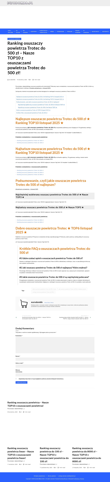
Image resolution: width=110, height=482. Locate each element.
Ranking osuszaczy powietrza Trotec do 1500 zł (30, 142)
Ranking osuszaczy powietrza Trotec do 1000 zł (30, 140)
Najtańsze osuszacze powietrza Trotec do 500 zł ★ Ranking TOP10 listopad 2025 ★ (40, 99)
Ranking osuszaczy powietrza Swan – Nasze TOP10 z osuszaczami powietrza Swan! (20, 453)
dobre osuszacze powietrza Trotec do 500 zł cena (44, 289)
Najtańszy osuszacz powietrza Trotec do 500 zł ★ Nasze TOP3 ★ (37, 107)
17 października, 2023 (46, 467)
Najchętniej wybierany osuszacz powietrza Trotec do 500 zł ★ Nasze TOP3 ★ (41, 104)
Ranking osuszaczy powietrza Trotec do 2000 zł (30, 170)
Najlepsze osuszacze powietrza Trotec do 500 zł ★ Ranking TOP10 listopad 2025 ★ (40, 96)
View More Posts (49, 302)
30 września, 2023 (12, 412)
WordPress (64, 478)
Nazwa (18, 356)
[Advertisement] (55, 17)
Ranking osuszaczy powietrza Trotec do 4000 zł (30, 220)
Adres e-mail (19, 363)
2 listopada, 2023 (77, 467)
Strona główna (52, 475)
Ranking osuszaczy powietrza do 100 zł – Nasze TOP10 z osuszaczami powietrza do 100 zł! (54, 455)
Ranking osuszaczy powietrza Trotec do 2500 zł (30, 172)
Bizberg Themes (79, 478)
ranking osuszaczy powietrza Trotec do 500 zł (43, 292)
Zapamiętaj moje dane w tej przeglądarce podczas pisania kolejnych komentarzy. (41, 378)
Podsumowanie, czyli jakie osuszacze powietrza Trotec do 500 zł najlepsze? (37, 102)
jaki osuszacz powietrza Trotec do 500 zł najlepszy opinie (72, 289)
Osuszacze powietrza (14, 39)
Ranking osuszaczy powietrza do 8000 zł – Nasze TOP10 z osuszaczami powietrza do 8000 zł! (86, 455)
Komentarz (19, 335)
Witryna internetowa (19, 370)
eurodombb (12, 79)
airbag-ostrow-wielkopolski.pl (66, 475)
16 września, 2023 (22, 79)
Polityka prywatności (39, 475)
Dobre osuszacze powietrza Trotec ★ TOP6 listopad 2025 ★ (33, 110)
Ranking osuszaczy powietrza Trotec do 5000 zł (30, 222)
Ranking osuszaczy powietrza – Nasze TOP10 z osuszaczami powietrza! (28, 404)
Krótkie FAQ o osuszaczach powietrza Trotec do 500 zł (31, 113)
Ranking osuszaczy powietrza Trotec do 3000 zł (30, 174)
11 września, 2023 (12, 464)
